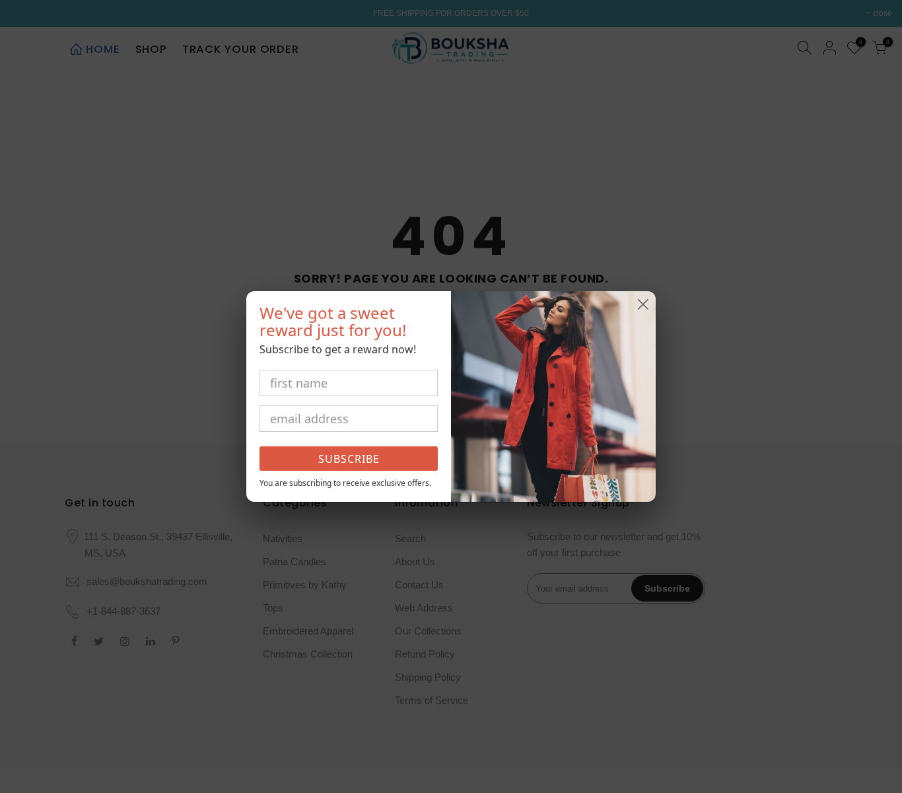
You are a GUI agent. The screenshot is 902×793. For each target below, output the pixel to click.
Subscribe (349, 459)
